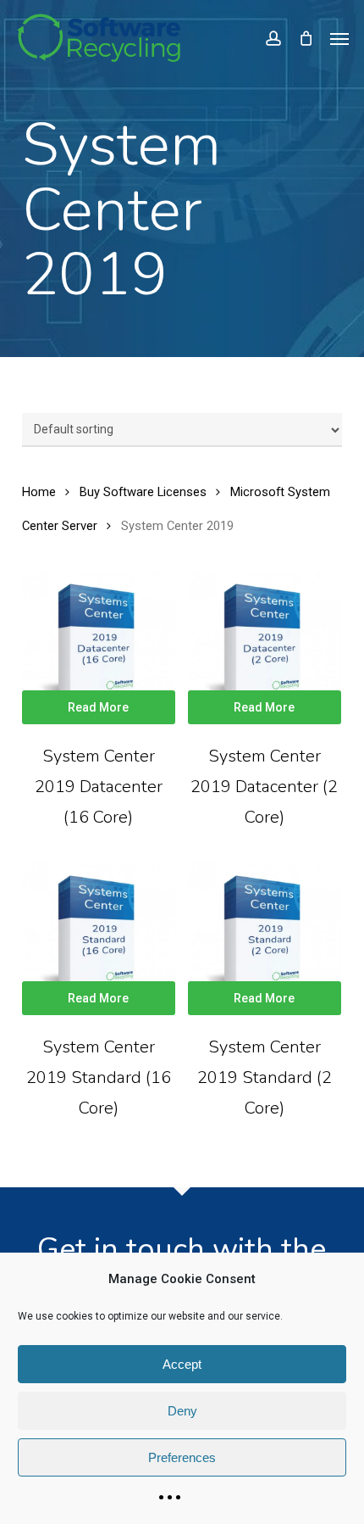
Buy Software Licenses (143, 492)
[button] (339, 38)
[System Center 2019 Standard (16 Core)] (98, 939)
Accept (182, 1364)
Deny (182, 1411)
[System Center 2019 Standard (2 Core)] (264, 939)
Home (39, 492)
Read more (98, 707)
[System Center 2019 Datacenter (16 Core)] (98, 647)
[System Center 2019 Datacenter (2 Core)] (264, 647)
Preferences (182, 1457)
